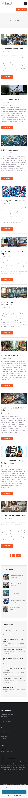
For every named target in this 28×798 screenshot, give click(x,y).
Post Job (3, 738)
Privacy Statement (17, 795)
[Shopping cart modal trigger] (1, 9)
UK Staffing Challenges (11, 355)
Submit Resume (5, 719)
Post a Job (21, 9)
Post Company (5, 736)
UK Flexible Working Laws (12, 49)
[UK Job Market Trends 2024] (14, 506)
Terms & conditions (6, 751)
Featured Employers (7, 731)
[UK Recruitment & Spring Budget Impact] (14, 451)
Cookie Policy (9, 795)
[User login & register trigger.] (4, 9)
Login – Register (5, 721)
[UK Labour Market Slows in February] (14, 398)
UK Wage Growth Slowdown (13, 201)
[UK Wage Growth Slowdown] (14, 191)
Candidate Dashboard (7, 714)
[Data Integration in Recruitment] (14, 293)
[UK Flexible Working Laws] (14, 39)
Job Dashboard (5, 734)
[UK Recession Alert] (14, 140)
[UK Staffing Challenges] (14, 346)
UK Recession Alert (9, 150)
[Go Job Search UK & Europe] (6, 3)
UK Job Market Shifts (10, 99)
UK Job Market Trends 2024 (13, 516)
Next (18, 555)
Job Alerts (4, 716)
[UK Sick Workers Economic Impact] (14, 242)
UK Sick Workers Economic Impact (16, 608)
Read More (7, 77)
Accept (14, 792)
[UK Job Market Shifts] (14, 90)
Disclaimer (4, 749)
